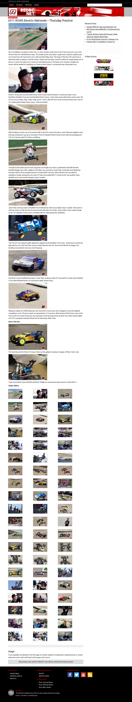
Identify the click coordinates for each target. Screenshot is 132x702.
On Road (19, 5)
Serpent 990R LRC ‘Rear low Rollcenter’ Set (101, 27)
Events (36, 5)
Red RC (18, 1)
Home (11, 5)
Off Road (28, 5)
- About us (12, 678)
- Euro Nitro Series (44, 687)
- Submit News (14, 673)
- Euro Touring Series (45, 682)
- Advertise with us (15, 676)
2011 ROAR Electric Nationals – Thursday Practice (40, 20)
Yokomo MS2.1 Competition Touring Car (101, 42)
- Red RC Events (43, 676)
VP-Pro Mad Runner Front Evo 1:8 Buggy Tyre (102, 39)
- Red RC (41, 673)
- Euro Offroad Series (45, 685)
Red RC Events (25, 1)
